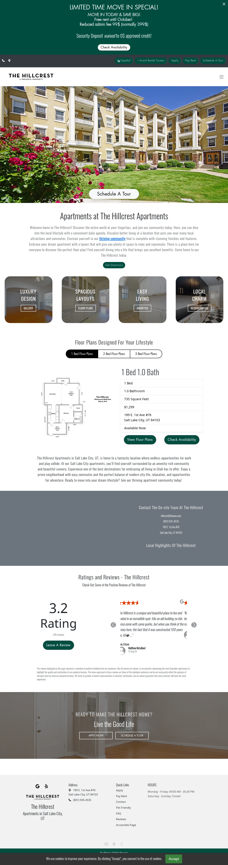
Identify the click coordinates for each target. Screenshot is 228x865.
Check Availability (182, 439)
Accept (174, 859)
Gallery (28, 308)
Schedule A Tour (213, 60)
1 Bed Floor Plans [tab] (82, 353)
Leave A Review (58, 640)
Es (125, 60)
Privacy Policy (99, 847)
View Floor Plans (140, 439)
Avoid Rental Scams (150, 60)
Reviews (121, 809)
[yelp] (47, 776)
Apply (174, 60)
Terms (109, 847)
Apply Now (96, 725)
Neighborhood (199, 308)
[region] (57, 528)
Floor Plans (85, 308)
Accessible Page (126, 815)
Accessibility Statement (124, 847)
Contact (121, 792)
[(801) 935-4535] (3, 60)
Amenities (142, 308)
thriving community (112, 238)
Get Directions (114, 265)
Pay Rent (190, 60)
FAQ (118, 803)
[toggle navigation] (221, 77)
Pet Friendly (123, 797)
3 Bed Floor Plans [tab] (146, 353)
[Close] (224, 4)
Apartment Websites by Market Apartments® (114, 850)
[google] (38, 776)
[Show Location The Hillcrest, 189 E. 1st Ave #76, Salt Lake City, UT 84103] (9, 60)
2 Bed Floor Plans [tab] (114, 353)
